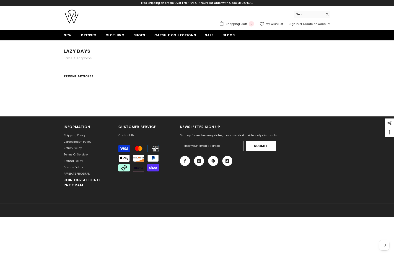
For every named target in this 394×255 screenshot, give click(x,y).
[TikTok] (227, 161)
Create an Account (316, 24)
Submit (261, 146)
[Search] (312, 14)
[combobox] (308, 14)
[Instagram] (199, 161)
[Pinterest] (213, 161)
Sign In (294, 24)
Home (68, 58)
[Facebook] (185, 161)
